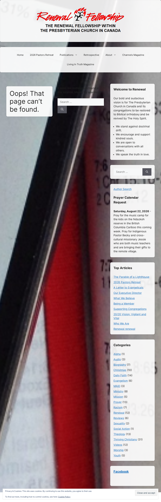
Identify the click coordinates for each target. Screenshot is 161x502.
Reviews (119, 418)
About (108, 54)
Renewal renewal (124, 328)
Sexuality (119, 423)
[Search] (62, 109)
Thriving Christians (125, 439)
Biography (120, 364)
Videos (118, 444)
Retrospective (91, 54)
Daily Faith (120, 375)
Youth (117, 455)
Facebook (121, 471)
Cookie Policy (64, 497)
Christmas (120, 370)
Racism (118, 407)
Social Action (122, 428)
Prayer (118, 402)
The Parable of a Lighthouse (131, 276)
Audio (117, 359)
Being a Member (124, 303)
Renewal (119, 412)
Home (20, 54)
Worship (119, 450)
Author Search (123, 189)
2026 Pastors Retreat (41, 54)
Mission (118, 396)
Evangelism (121, 380)
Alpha (117, 354)
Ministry (118, 391)
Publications (66, 54)
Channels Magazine (133, 54)
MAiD (117, 386)
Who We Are (121, 323)
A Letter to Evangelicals (128, 287)
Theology (119, 434)
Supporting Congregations (130, 309)
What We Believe (124, 298)
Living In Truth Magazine (80, 64)
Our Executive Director (128, 293)
